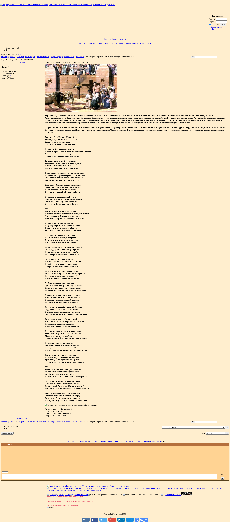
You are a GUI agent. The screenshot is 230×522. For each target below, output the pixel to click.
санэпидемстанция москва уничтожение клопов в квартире (71, 501)
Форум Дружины (119, 39)
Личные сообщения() (87, 43)
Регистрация (217, 29)
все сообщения (23, 418)
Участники (118, 43)
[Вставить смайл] (224, 472)
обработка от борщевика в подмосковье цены (65, 497)
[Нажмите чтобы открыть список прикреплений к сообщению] (71, 405)
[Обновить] (222, 472)
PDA (149, 43)
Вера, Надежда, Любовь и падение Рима (67, 57)
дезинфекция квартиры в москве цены (62, 505)
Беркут (20, 54)
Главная (107, 39)
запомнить (215, 24)
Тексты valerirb (43, 57)
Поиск (142, 43)
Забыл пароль (216, 27)
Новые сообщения (105, 43)
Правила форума (132, 43)
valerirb (23, 62)
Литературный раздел (26, 57)
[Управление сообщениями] (227, 472)
